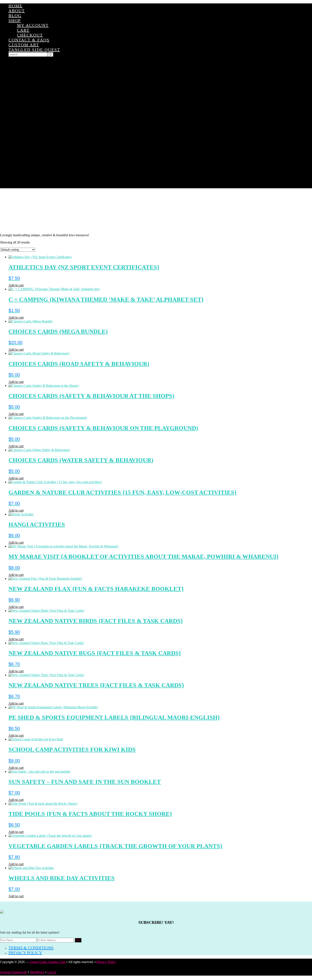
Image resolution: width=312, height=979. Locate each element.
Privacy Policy (25, 952)
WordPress (37, 972)
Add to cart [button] (16, 285)
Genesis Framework (13, 972)
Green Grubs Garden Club (156, 211)
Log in (51, 972)
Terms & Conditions (30, 947)
